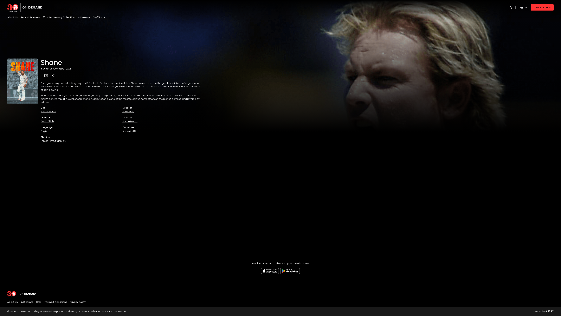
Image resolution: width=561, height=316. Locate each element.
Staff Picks (99, 17)
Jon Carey (128, 111)
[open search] (511, 7)
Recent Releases (30, 17)
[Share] (53, 75)
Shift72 (549, 311)
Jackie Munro (129, 121)
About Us (12, 17)
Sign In (523, 7)
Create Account (542, 7)
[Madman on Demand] (21, 293)
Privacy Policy (78, 302)
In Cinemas (83, 17)
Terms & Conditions (55, 302)
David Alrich (47, 121)
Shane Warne (48, 111)
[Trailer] (46, 75)
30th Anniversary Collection (59, 17)
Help (38, 302)
